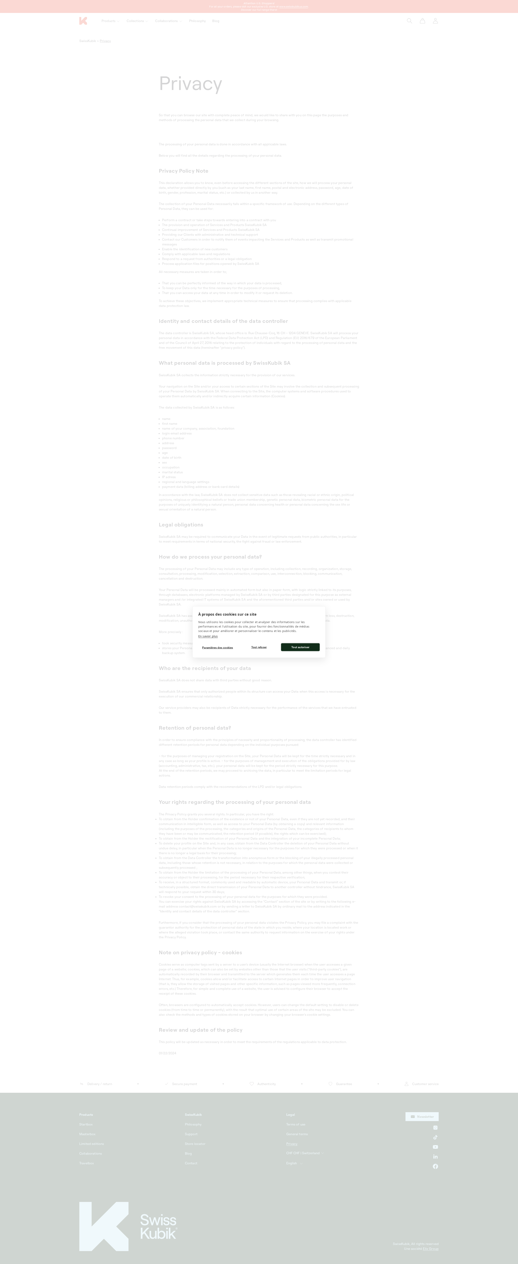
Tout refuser (259, 647)
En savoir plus (208, 636)
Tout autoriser (300, 647)
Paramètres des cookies (217, 647)
